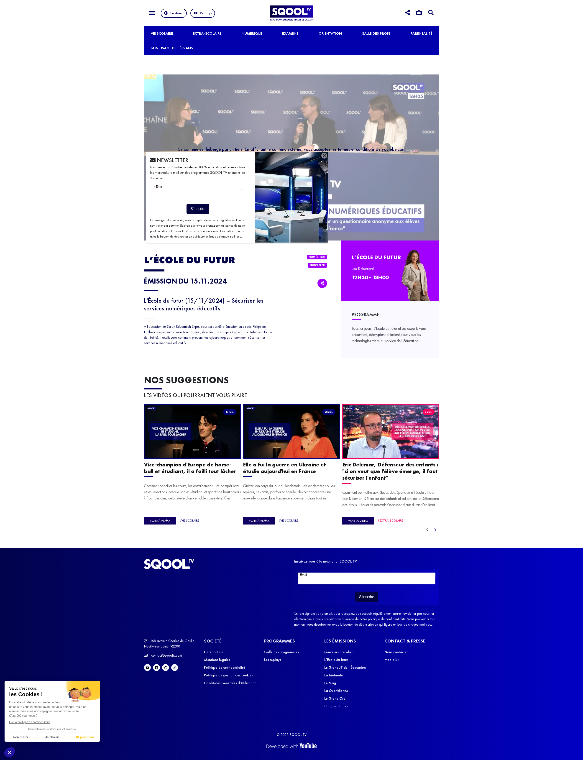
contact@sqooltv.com (166, 655)
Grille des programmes (281, 652)
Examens (290, 33)
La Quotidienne (336, 690)
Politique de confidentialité (224, 667)
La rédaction (213, 652)
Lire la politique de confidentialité (29, 722)
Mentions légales (217, 659)
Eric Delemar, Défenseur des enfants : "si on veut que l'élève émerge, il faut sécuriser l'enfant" (390, 471)
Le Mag (330, 683)
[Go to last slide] (427, 530)
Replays (206, 13)
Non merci (20, 737)
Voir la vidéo (160, 521)
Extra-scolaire (207, 33)
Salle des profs (376, 33)
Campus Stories (336, 706)
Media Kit (391, 659)
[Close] (324, 156)
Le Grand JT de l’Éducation (345, 667)
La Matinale (333, 675)
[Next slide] (435, 530)
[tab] (407, 13)
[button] (9, 752)
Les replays (272, 659)
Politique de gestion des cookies (228, 675)
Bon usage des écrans (172, 48)
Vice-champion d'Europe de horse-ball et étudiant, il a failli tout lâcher (190, 468)
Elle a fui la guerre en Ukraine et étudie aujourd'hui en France (284, 468)
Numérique (252, 33)
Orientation (330, 33)
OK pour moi (84, 737)
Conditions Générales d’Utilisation (230, 683)
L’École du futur (336, 659)
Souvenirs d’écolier (338, 652)
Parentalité (421, 33)
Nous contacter (396, 652)
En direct (177, 13)
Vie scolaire (162, 33)
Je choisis (52, 737)
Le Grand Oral (335, 698)
